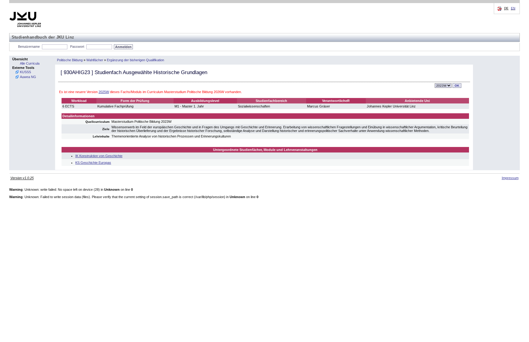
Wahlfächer (94, 60)
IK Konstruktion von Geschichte (98, 156)
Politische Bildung (70, 60)
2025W (104, 92)
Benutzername (29, 46)
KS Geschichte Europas (93, 162)
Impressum (510, 178)
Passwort (77, 46)
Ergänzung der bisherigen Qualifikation (135, 60)
